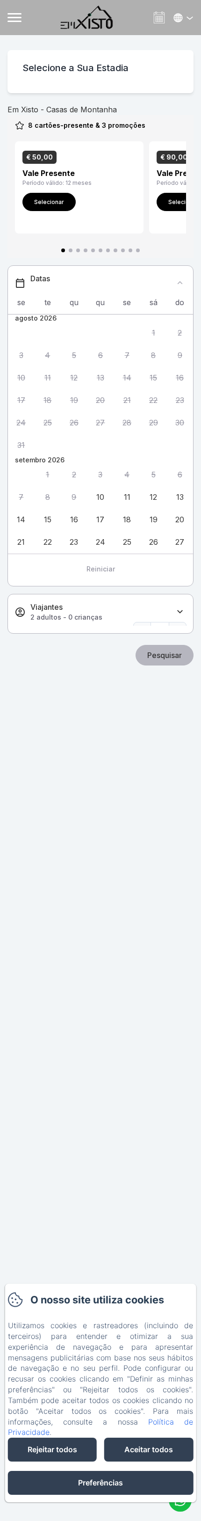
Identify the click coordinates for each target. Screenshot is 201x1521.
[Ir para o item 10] (130, 250)
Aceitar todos (148, 1449)
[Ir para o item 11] (138, 250)
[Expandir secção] (180, 612)
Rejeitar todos (52, 1449)
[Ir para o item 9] (123, 250)
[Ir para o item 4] (85, 250)
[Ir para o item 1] (63, 250)
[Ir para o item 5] (93, 250)
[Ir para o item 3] (78, 250)
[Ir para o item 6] (100, 250)
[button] (153, 333)
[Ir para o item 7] (108, 250)
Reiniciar (100, 569)
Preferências (100, 1482)
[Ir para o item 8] (115, 250)
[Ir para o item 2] (70, 250)
